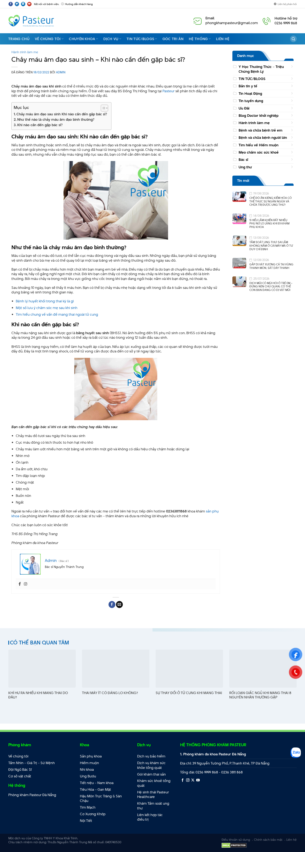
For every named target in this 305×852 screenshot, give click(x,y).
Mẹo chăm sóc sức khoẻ (259, 152)
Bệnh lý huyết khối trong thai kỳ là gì (45, 301)
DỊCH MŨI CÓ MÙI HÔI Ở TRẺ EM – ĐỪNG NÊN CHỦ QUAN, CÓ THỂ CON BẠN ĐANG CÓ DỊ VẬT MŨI (271, 286)
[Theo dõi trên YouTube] (29, 4)
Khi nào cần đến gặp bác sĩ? (40, 124)
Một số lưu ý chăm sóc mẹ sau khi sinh (46, 307)
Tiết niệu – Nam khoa (96, 783)
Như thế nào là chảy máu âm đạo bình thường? (55, 119)
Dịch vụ (110, 38)
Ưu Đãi (244, 108)
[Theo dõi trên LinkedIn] (23, 4)
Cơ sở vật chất (19, 776)
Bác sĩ (243, 159)
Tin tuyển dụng (251, 100)
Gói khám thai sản (151, 774)
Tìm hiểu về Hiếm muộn (258, 144)
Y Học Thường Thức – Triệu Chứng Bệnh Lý (261, 69)
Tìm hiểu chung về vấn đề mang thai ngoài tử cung (57, 314)
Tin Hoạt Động (250, 93)
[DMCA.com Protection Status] (234, 845)
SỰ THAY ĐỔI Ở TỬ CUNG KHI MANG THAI (189, 693)
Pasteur (168, 91)
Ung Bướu (88, 776)
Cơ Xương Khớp (93, 814)
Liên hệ (222, 38)
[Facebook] (20, 584)
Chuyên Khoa (82, 38)
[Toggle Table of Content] (102, 108)
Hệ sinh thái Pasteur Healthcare (153, 794)
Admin (60, 72)
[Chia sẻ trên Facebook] (112, 604)
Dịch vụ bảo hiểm (151, 756)
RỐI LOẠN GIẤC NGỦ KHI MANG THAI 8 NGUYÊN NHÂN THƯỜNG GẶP (260, 695)
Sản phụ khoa (91, 756)
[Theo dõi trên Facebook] (11, 4)
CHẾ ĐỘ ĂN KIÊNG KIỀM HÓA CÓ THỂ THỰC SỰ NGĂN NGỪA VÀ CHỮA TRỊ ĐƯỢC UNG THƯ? (270, 201)
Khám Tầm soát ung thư (153, 805)
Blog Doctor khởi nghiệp (258, 115)
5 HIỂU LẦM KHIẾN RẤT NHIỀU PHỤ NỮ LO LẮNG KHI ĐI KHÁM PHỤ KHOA (269, 223)
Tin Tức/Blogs (140, 38)
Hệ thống (198, 38)
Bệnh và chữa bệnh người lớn (263, 137)
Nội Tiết (86, 820)
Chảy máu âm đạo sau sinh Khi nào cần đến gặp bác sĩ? (61, 114)
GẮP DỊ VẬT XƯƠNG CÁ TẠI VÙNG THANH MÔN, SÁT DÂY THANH (271, 266)
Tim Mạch (87, 807)
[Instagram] (25, 584)
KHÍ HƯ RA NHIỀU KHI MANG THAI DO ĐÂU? (38, 695)
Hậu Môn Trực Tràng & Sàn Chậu (101, 798)
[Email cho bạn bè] (119, 604)
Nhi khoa (87, 769)
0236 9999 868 (285, 23)
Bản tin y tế (248, 86)
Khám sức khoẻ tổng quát (154, 783)
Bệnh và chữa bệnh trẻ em (260, 130)
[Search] (293, 39)
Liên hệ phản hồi (287, 4)
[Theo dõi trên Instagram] (187, 780)
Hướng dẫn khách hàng (79, 4)
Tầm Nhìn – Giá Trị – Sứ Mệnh (31, 763)
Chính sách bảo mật (268, 839)
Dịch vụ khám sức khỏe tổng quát (151, 765)
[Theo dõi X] (192, 780)
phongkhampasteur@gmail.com (231, 22)
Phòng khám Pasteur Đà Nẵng (32, 795)
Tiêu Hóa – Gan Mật (95, 789)
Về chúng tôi (48, 38)
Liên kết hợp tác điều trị (150, 817)
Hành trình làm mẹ (24, 52)
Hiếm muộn (89, 763)
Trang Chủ (18, 38)
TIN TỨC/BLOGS (252, 78)
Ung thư (245, 166)
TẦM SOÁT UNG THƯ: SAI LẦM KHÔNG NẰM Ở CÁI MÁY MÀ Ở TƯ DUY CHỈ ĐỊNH (271, 245)
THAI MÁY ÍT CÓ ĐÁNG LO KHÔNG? (110, 693)
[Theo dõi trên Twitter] (17, 4)
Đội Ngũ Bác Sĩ (20, 769)
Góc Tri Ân (172, 38)
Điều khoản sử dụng (236, 839)
